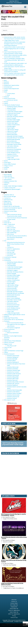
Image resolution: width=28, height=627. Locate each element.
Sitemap (6, 339)
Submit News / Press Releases (14, 3)
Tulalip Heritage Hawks (13, 159)
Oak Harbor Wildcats (12, 146)
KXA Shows (10, 255)
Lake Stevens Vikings (12, 129)
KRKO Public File (14, 612)
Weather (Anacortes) (13, 355)
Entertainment (8, 87)
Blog (5, 80)
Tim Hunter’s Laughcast (13, 327)
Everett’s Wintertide (9, 209)
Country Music (11, 93)
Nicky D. (6, 184)
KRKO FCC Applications (13, 231)
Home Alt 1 (7, 221)
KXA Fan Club (10, 252)
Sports (6, 161)
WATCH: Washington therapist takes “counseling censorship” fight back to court (14, 60)
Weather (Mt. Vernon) (13, 383)
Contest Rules (14, 603)
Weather (6, 167)
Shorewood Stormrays (13, 305)
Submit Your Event (9, 342)
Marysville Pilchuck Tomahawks (15, 138)
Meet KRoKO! (10, 239)
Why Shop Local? (11, 346)
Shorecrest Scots (12, 147)
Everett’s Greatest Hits (10, 181)
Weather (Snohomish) (13, 395)
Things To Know (8, 165)
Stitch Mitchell (8, 176)
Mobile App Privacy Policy (11, 318)
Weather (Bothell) (12, 359)
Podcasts (6, 321)
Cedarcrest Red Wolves (13, 113)
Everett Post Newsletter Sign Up (13, 208)
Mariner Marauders (12, 134)
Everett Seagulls (11, 118)
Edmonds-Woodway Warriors (15, 116)
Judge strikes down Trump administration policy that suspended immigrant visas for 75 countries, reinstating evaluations (14, 43)
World (5, 169)
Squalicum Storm (12, 154)
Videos (6, 352)
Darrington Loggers (12, 115)
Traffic (6, 349)
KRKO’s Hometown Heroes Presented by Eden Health (14, 215)
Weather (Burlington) (13, 362)
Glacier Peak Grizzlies (13, 121)
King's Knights (11, 128)
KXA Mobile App (11, 254)
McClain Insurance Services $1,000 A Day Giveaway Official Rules (17, 236)
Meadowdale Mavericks (13, 139)
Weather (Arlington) (12, 357)
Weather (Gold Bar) (12, 369)
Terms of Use (7, 347)
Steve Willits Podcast (10, 164)
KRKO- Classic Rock (9, 224)
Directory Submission (13, 332)
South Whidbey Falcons (13, 152)
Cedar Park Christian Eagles (14, 111)
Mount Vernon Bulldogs (13, 143)
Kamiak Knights (11, 126)
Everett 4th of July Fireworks (12, 206)
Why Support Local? (9, 400)
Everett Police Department (11, 88)
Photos (6, 101)
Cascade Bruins (11, 110)
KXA (5, 241)
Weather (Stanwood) (13, 396)
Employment (14, 606)
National (6, 97)
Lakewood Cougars (12, 131)
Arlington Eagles (11, 108)
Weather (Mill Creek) (13, 378)
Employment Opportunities (11, 85)
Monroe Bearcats (12, 141)
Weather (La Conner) (13, 372)
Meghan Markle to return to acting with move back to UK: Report (15, 70)
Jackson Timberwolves (13, 124)
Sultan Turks (10, 157)
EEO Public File (8, 203)
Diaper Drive (7, 201)
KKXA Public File (14, 608)
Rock (8, 95)
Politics (6, 103)
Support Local (8, 344)
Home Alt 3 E (7, 222)
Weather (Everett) (9, 354)
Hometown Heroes (12, 100)
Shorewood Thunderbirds (14, 149)
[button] (25, 7)
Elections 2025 (8, 204)
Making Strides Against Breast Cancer (14, 314)
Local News (7, 259)
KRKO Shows (10, 234)
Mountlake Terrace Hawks (14, 144)
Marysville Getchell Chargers (15, 136)
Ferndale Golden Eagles (13, 120)
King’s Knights (11, 283)
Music (5, 92)
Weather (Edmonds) (13, 367)
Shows (6, 334)
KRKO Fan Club (11, 229)
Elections (6, 83)
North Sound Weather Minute (15, 323)
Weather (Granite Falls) (13, 370)
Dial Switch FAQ (8, 199)
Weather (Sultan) (12, 398)
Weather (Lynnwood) (13, 375)
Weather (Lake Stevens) (14, 373)
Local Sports (7, 260)
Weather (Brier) (11, 360)
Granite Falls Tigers (12, 123)
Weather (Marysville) (13, 377)
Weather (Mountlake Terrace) (15, 382)
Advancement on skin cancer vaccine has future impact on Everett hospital (14, 38)
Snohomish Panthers (13, 151)
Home (5, 213)
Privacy (14, 615)
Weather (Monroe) (12, 380)
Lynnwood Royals (12, 133)
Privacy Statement (9, 329)
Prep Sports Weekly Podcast (12, 105)
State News (7, 162)
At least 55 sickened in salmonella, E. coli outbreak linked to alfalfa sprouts (15, 64)
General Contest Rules (10, 211)
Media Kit (6, 316)
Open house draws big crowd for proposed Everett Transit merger (13, 52)
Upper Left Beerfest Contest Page (13, 350)
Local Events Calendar (10, 257)
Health (6, 90)
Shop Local (7, 331)
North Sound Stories (9, 98)
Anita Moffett (8, 179)
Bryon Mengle (7, 174)
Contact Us (7, 198)
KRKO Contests (11, 227)
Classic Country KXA (9, 187)
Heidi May (6, 182)
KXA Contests (11, 250)
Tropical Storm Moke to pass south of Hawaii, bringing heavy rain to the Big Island (14, 48)
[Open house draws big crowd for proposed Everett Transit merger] (14, 433)
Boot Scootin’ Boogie (10, 196)
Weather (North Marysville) (14, 390)
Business (6, 82)
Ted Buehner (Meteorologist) (12, 189)
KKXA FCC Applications (13, 249)
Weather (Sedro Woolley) (14, 393)
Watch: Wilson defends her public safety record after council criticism (15, 56)
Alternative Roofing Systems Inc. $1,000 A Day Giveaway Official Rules (16, 244)
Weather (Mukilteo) (12, 385)
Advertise (14, 599)
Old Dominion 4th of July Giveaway (13, 319)
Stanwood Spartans (12, 156)
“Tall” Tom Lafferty (9, 178)
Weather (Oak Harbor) (13, 391)
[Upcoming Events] (14, 505)
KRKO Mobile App (11, 232)
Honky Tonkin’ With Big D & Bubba (13, 186)
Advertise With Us (14, 1)
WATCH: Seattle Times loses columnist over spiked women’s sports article (15, 74)
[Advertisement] (14, 11)
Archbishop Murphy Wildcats (15, 106)
